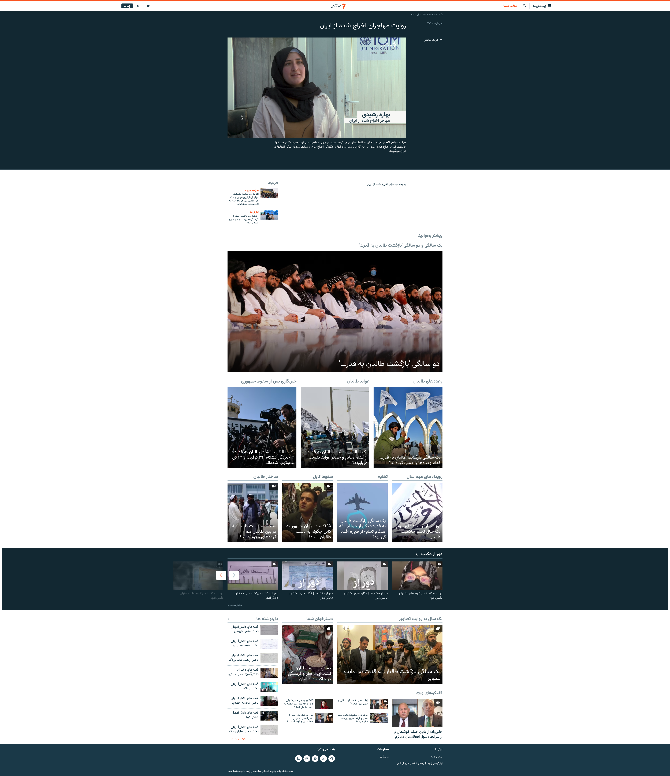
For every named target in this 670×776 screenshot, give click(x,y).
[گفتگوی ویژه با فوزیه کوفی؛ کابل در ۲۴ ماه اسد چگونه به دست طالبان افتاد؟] (324, 704)
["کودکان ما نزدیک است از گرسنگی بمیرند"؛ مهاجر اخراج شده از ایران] (269, 215)
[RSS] (298, 758)
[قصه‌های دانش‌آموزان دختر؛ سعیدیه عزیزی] (269, 644)
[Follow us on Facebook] (331, 758)
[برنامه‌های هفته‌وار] (138, 6)
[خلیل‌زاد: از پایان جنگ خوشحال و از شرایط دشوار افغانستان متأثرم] (417, 713)
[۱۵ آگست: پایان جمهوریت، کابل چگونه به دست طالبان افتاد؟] (307, 512)
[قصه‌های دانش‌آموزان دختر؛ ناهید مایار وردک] (269, 730)
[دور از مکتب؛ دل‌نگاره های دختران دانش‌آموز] (417, 575)
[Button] (433, 41)
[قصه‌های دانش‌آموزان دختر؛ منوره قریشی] (269, 630)
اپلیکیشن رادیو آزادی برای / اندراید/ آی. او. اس (419, 763)
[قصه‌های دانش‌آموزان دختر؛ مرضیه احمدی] (269, 701)
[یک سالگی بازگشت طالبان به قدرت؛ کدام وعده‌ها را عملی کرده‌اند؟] (408, 427)
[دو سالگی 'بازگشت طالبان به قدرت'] (335, 311)
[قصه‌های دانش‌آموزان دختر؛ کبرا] (269, 716)
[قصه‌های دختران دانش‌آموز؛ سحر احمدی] (269, 673)
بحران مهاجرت (252, 190)
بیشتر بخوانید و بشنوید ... (240, 738)
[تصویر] (148, 6)
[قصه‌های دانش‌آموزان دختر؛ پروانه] (269, 687)
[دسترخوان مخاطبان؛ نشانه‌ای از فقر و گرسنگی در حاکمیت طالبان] (307, 654)
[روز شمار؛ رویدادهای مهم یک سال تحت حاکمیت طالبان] (417, 512)
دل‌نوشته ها (267, 619)
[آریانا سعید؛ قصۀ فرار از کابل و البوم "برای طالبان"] (379, 704)
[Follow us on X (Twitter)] (323, 758)
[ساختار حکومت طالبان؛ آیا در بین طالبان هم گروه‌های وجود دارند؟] (253, 512)
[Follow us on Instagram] (306, 758)
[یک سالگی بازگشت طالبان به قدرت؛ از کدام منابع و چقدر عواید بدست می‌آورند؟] (335, 427)
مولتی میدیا (510, 6)
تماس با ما (436, 757)
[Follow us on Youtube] (315, 758)
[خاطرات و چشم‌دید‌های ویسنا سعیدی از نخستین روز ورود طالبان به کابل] (379, 718)
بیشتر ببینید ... (235, 605)
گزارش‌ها (254, 212)
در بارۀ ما (384, 757)
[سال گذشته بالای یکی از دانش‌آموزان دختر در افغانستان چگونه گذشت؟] (324, 718)
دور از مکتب (431, 554)
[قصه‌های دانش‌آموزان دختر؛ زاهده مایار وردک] (269, 658)
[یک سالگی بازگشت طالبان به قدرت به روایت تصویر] (389, 654)
